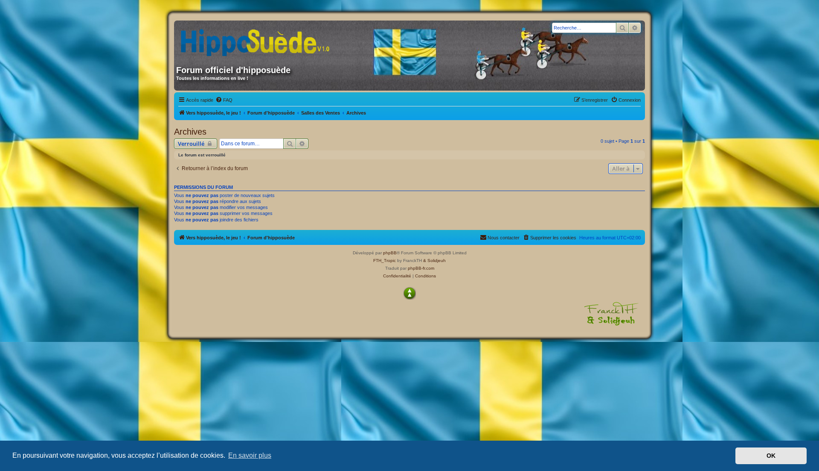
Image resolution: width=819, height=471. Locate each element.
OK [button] (771, 455)
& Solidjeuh (434, 260)
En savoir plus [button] (249, 455)
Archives (190, 131)
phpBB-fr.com (421, 268)
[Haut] (409, 293)
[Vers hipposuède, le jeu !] (258, 40)
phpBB (390, 252)
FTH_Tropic (384, 260)
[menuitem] (223, 100)
